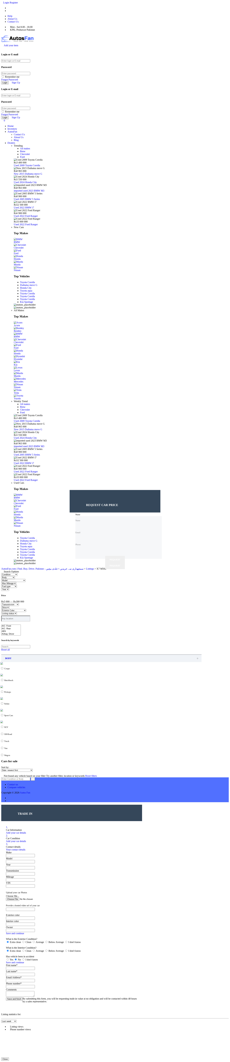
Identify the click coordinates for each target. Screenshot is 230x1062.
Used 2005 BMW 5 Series (27, 199)
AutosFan (12, 131)
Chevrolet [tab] (25, 154)
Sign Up (16, 82)
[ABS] (11, 631)
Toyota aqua (26, 290)
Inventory (12, 128)
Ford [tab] (22, 157)
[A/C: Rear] (11, 628)
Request (115, 559)
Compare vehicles (16, 787)
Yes (11, 959)
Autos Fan (25, 792)
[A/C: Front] (11, 626)
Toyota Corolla (27, 282)
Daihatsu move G (28, 285)
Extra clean (15, 942)
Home (11, 126)
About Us (12, 18)
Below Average (56, 942)
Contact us (13, 784)
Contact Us (13, 21)
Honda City (26, 288)
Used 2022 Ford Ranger (26, 216)
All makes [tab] (25, 148)
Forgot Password (9, 79)
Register (14, 2)
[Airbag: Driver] (11, 634)
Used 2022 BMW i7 (24, 207)
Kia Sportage (26, 302)
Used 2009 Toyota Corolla (27, 165)
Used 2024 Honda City (25, 182)
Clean (28, 942)
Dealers (11, 143)
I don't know (74, 942)
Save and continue (15, 933)
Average (40, 942)
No (19, 959)
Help (10, 16)
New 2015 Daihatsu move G (28, 173)
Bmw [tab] (23, 151)
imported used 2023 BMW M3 (29, 190)
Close (5, 1059)
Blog (16, 140)
